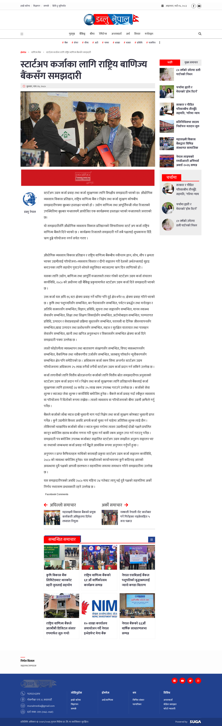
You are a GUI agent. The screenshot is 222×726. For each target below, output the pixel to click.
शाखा (117, 43)
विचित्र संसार (138, 700)
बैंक (66, 43)
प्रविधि (139, 43)
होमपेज (23, 52)
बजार (128, 43)
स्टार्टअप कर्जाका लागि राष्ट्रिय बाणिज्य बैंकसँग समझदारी (84, 70)
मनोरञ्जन (149, 34)
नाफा (106, 43)
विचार (137, 34)
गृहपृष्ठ (72, 34)
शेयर (76, 43)
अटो (96, 43)
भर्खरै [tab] (169, 62)
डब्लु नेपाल (30, 211)
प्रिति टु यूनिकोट (59, 6)
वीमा (86, 43)
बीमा (92, 34)
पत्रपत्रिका (137, 704)
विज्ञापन (36, 6)
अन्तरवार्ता (116, 34)
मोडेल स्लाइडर (170, 704)
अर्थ (128, 34)
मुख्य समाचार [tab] (191, 62)
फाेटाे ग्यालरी (169, 709)
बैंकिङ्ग (82, 34)
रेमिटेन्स (103, 34)
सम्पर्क (46, 6)
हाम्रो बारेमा (25, 6)
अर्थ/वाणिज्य (107, 700)
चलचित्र (152, 43)
